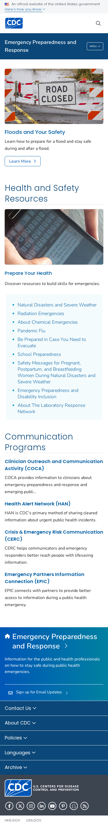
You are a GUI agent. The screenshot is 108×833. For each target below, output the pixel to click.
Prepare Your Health (28, 273)
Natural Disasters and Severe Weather (57, 305)
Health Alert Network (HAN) (38, 503)
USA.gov (33, 820)
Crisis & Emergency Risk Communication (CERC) (54, 535)
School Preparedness (39, 354)
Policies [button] (14, 737)
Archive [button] (14, 767)
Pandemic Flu (31, 331)
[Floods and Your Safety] (54, 96)
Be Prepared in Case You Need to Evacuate (52, 342)
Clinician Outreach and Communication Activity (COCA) (54, 465)
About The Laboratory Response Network (51, 408)
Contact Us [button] (19, 708)
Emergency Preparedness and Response (40, 46)
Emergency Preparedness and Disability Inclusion (48, 393)
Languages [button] (18, 752)
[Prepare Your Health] (54, 236)
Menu (93, 46)
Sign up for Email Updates (39, 692)
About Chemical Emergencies (48, 322)
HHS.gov (12, 820)
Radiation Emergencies (41, 313)
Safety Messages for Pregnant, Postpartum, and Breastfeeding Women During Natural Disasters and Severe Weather (56, 372)
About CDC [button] (18, 723)
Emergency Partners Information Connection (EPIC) (44, 578)
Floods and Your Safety (35, 132)
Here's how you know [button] (23, 9)
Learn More (20, 161)
